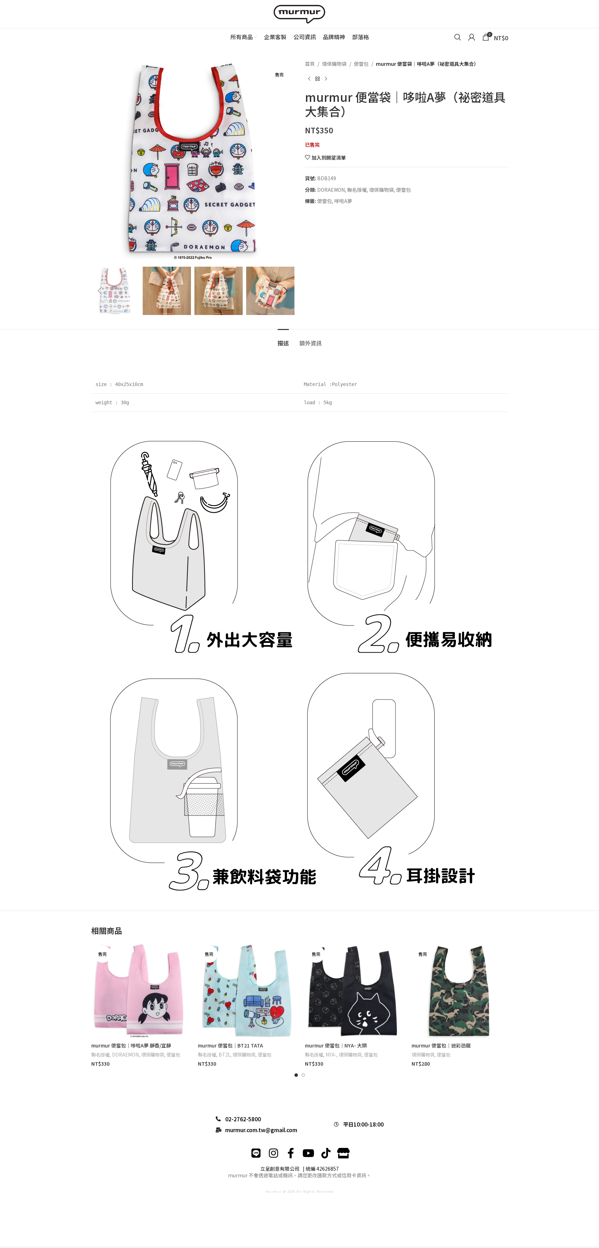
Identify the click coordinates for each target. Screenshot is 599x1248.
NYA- (331, 1054)
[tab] (283, 339)
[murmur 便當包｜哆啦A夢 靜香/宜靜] (139, 991)
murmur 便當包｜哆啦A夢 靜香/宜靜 (131, 1045)
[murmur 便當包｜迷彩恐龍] (460, 991)
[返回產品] (317, 79)
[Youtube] (308, 1153)
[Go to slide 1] (296, 1075)
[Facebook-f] (291, 1153)
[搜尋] (458, 37)
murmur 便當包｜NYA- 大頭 (336, 1045)
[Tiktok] (326, 1153)
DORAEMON (331, 189)
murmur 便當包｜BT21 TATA (230, 1045)
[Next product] (326, 79)
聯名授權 (357, 189)
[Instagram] (273, 1153)
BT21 (224, 1054)
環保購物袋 (334, 63)
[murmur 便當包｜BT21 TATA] (246, 991)
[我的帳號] (472, 37)
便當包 (361, 63)
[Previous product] (309, 79)
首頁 (310, 63)
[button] (100, 291)
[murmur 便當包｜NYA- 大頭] (353, 991)
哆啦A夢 (343, 200)
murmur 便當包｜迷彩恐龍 (441, 1045)
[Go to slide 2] (303, 1075)
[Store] (343, 1153)
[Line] (256, 1153)
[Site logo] (299, 13)
